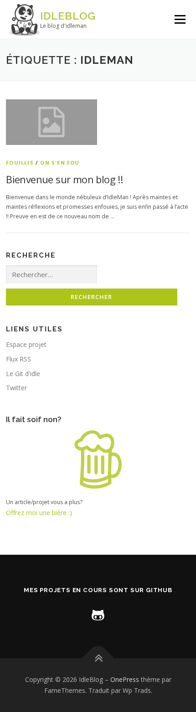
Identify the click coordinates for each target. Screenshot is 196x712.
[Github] (98, 614)
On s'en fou (59, 162)
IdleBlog (68, 16)
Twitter (16, 387)
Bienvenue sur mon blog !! (64, 179)
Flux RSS (18, 359)
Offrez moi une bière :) (39, 512)
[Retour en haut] (98, 658)
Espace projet (26, 344)
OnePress (124, 679)
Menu (179, 19)
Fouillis (20, 162)
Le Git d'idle (23, 373)
